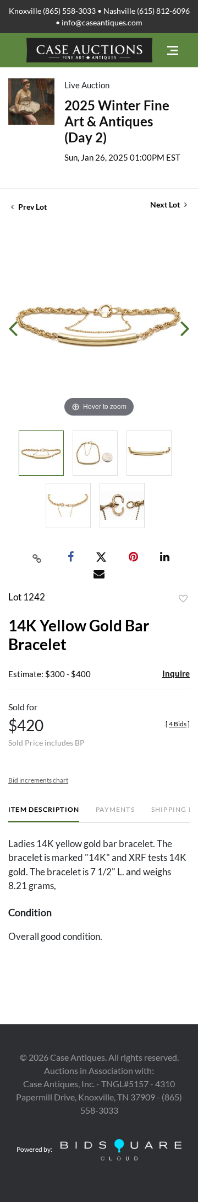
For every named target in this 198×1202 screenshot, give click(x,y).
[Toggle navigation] (172, 50)
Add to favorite (183, 599)
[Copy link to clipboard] (37, 557)
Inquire (176, 673)
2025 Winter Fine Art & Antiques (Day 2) (116, 121)
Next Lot (166, 204)
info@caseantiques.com (102, 22)
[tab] (43, 814)
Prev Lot (31, 206)
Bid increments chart (38, 780)
